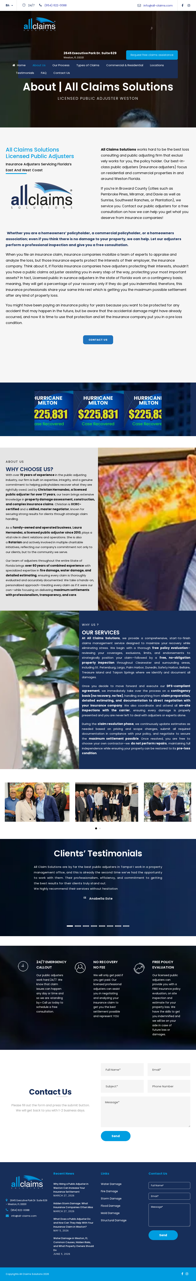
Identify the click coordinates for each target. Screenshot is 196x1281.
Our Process (60, 65)
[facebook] (182, 5)
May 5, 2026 (61, 1230)
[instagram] (189, 5)
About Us (39, 65)
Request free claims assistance (152, 55)
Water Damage (111, 1184)
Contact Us (61, 73)
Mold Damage (110, 1213)
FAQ (44, 73)
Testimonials (25, 73)
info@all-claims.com (158, 5)
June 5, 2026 (61, 1254)
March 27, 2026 (63, 1195)
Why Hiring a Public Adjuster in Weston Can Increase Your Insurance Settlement (70, 1187)
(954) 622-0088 (55, 5)
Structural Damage (114, 1220)
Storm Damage (111, 1198)
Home (21, 65)
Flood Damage (110, 1206)
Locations (157, 65)
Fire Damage (109, 1191)
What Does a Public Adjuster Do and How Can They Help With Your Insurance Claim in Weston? (73, 1222)
